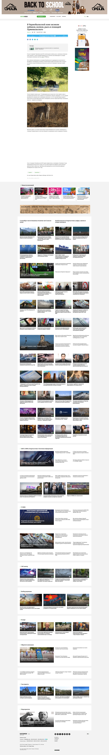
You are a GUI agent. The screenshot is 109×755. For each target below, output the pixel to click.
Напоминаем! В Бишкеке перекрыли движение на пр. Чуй (27, 364)
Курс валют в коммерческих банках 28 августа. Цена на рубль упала (28, 328)
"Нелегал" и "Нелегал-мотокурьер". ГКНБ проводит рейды (46, 255)
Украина (30, 172)
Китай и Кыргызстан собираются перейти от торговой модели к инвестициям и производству (80, 264)
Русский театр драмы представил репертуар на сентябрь (62, 721)
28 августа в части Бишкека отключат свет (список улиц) (61, 648)
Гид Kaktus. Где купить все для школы (80, 435)
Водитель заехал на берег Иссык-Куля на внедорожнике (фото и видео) (80, 238)
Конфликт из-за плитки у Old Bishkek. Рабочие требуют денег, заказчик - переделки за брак (45, 419)
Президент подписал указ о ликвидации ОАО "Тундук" (61, 418)
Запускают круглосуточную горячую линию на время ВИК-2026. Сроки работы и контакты (34, 463)
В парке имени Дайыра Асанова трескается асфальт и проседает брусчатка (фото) (62, 580)
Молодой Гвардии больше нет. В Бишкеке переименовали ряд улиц (81, 657)
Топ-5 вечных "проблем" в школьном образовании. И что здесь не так (75, 384)
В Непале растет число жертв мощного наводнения (62, 633)
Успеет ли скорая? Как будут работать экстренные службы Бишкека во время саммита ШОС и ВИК (63, 311)
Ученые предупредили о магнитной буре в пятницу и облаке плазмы (44, 673)
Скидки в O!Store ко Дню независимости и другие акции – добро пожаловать (54, 197)
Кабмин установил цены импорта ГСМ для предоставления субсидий (45, 553)
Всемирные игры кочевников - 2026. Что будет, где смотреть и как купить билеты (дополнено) (63, 511)
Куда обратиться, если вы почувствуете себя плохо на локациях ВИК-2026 (61, 461)
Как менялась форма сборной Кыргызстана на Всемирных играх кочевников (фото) (81, 519)
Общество (29, 32)
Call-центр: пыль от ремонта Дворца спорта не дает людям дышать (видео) (44, 311)
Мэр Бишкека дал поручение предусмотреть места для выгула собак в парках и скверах (80, 554)
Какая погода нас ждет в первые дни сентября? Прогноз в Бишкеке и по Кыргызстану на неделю (35, 659)
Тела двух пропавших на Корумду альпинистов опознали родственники (80, 402)
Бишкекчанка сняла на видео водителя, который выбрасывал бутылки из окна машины (27, 580)
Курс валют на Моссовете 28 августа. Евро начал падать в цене (63, 336)
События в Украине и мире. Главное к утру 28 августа (34, 347)
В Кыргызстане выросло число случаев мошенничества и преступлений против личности (80, 365)
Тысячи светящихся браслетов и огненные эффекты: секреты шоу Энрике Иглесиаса (27, 419)
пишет (42, 56)
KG (88, 734)
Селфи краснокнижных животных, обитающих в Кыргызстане (63, 264)
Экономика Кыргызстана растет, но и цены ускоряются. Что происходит (53, 608)
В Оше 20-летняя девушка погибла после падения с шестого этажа (45, 401)
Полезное (64, 16)
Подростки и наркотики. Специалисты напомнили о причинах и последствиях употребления (61, 535)
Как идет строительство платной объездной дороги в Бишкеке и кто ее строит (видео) (77, 608)
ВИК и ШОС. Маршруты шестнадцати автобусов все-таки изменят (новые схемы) (34, 275)
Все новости (40, 16)
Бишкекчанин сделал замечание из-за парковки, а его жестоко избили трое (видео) (45, 436)
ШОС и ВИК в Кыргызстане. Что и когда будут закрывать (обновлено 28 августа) (63, 476)
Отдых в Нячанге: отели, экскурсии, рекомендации (26, 697)
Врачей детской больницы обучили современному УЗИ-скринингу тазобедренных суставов (81, 336)
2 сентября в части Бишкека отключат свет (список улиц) (35, 221)
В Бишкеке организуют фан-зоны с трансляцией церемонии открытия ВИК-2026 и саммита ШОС (63, 713)
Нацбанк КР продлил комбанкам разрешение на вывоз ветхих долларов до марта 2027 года (80, 311)
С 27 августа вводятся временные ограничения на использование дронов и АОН (27, 476)
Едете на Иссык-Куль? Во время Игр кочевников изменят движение (63, 401)
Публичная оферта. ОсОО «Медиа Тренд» (27, 746)
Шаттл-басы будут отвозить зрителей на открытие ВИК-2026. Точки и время (62, 519)
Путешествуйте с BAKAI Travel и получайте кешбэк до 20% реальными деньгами (69, 197)
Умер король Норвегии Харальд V (62, 271)
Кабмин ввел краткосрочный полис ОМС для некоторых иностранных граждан (79, 329)
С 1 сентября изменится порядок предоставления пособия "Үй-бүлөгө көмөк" (27, 673)
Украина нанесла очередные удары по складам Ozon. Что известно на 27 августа (31, 496)
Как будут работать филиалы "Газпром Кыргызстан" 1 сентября (62, 452)
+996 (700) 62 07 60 (41, 739)
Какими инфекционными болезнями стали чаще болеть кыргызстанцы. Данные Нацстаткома (44, 293)
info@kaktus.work (27, 739)
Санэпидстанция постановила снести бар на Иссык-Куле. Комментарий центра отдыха (27, 436)
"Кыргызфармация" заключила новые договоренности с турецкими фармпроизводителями (81, 543)
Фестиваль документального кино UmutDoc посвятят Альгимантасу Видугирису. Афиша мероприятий (33, 723)
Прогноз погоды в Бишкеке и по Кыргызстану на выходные (27, 237)
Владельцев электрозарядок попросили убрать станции (44, 328)
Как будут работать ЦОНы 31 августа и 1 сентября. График (81, 460)
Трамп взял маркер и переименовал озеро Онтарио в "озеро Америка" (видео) (80, 633)
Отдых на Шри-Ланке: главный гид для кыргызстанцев (81, 697)
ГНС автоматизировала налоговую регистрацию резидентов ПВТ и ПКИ (63, 554)
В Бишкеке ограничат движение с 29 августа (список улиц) (80, 476)
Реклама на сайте (23, 737)
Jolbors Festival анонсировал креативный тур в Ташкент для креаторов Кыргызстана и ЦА (80, 713)
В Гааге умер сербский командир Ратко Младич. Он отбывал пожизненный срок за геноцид (45, 633)
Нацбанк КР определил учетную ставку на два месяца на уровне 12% (34, 545)
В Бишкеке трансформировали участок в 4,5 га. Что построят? (62, 328)
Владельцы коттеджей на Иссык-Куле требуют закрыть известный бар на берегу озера (81, 419)
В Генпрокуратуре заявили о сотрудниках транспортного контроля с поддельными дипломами (26, 256)
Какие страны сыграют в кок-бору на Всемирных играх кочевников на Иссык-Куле (81, 273)
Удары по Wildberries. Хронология (75, 495)
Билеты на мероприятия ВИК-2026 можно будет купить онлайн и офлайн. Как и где (81, 511)
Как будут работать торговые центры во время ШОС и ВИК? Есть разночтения (45, 476)
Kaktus (45, 32)
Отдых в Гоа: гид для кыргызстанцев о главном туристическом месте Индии (44, 698)
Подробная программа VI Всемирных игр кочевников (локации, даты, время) (32, 521)
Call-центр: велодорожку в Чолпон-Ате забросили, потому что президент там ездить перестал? (46, 580)
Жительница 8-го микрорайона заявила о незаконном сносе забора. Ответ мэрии (80, 580)
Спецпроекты (52, 16)
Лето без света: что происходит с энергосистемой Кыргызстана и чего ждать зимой (30, 608)
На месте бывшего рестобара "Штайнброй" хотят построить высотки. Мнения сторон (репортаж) (44, 238)
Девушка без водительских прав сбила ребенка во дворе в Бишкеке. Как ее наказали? (46, 365)
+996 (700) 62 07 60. (49, 175)
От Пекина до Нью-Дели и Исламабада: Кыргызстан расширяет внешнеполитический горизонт (63, 436)
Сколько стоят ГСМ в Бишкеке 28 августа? (27, 310)
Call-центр (58, 16)
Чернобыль (37, 172)
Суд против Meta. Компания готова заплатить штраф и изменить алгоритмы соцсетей (53, 496)
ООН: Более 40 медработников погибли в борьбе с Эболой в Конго (80, 344)
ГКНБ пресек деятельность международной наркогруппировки (61, 293)
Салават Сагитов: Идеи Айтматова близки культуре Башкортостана (63, 364)
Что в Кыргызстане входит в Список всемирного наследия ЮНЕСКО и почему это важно (54, 384)
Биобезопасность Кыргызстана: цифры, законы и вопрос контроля (70, 221)
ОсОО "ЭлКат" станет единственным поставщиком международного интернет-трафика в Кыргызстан (62, 256)
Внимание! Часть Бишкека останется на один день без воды (62, 657)
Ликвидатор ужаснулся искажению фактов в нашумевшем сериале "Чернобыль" (47, 48)
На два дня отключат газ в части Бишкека (80, 648)
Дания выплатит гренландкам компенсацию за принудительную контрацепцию (28, 633)
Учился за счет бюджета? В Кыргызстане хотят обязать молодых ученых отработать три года (27, 554)
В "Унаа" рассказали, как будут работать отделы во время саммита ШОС (81, 452)
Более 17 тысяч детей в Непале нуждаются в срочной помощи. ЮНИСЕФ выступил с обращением (63, 238)
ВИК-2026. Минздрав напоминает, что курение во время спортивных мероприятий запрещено (81, 293)
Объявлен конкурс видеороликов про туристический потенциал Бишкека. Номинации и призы (80, 673)
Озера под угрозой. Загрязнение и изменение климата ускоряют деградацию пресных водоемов (63, 345)
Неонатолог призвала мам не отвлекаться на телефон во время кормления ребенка (80, 535)
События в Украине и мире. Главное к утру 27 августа (63, 672)
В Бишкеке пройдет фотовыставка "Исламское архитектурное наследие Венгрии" (80, 721)
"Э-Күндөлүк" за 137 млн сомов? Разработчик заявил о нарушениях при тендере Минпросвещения (30, 385)
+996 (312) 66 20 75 (34, 739)
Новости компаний (28, 185)
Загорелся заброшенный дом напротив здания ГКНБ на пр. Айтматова (26, 402)
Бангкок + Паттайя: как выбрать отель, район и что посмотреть (62, 697)
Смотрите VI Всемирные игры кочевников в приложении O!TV (26, 197)
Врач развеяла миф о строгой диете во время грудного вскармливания (63, 543)
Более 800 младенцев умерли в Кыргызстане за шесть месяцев (27, 292)
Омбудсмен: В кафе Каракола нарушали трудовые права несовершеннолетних (79, 256)
